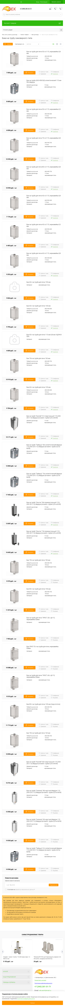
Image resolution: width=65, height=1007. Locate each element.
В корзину (30, 72)
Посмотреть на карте (40, 980)
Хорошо (32, 1003)
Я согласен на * (21, 889)
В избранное (56, 71)
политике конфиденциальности (26, 998)
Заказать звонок (56, 2)
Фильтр (9, 44)
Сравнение (43, 74)
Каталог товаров (10, 23)
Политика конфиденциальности (43, 983)
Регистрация (43, 2)
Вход (37, 2)
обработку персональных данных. (24, 889)
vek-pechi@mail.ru (45, 990)
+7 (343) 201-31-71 (26, 8)
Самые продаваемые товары (32, 934)
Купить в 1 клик (44, 71)
